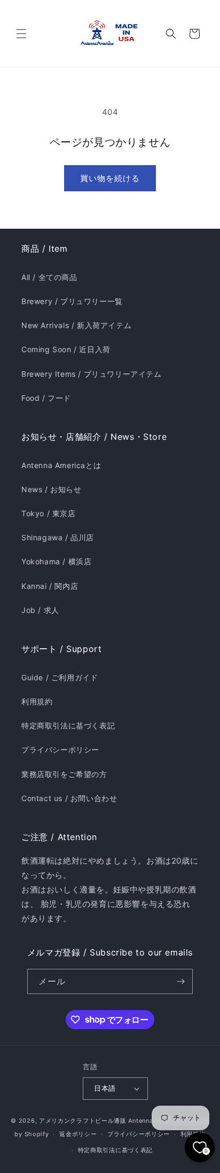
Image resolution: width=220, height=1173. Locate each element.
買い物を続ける (110, 178)
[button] (21, 33)
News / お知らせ (51, 489)
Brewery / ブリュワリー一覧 (72, 301)
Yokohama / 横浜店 (56, 561)
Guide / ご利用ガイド (59, 677)
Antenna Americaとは (61, 465)
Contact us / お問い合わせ (69, 798)
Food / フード (46, 397)
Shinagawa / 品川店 (57, 537)
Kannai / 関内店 (49, 586)
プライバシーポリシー (60, 749)
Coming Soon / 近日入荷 (66, 349)
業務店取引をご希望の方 (64, 774)
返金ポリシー (78, 1134)
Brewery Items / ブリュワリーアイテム (91, 373)
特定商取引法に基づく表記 (68, 725)
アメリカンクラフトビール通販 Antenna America (109, 1120)
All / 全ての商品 (49, 277)
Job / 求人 (40, 610)
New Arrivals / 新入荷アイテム (76, 325)
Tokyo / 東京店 (48, 513)
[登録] (180, 981)
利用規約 (36, 701)
